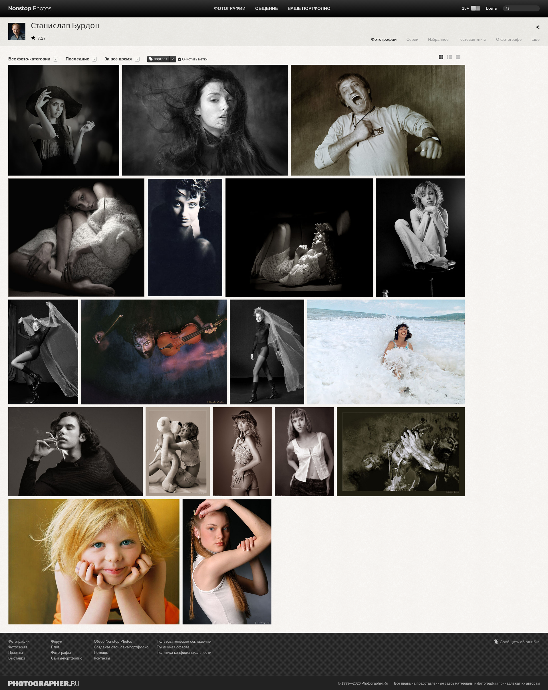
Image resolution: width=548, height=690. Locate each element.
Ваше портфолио (309, 8)
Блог (55, 647)
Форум (57, 641)
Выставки (16, 658)
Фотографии (229, 8)
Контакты (102, 658)
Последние (77, 59)
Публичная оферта (173, 647)
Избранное (438, 39)
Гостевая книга (472, 39)
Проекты (15, 652)
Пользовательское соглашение (184, 641)
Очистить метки (194, 59)
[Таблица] (449, 57)
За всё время (118, 59)
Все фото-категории (29, 59)
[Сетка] (441, 57)
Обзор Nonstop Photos (113, 641)
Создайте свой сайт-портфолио (121, 647)
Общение (266, 8)
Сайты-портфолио (66, 658)
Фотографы (61, 652)
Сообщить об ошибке (520, 642)
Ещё (535, 39)
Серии (412, 39)
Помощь (101, 652)
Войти (491, 8)
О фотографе (509, 39)
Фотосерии (17, 647)
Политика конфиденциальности (184, 652)
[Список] (458, 57)
